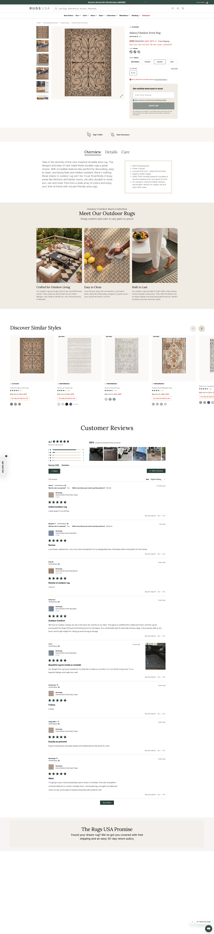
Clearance (146, 15)
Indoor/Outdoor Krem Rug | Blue (66, 534)
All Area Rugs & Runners (50, 23)
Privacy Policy (156, 111)
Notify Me (153, 106)
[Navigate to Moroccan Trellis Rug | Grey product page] (79, 356)
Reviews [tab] (53, 465)
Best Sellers (68, 15)
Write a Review (158, 471)
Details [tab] (111, 152)
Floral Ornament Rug (112, 388)
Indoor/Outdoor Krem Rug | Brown (67, 572)
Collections (111, 15)
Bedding (135, 15)
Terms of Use (168, 111)
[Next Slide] (164, 454)
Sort (147, 479)
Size (77, 15)
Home (38, 23)
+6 (75, 404)
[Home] (39, 9)
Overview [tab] (92, 152)
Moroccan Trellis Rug (64, 388)
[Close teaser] (6, 456)
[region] (127, 454)
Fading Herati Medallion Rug (162, 388)
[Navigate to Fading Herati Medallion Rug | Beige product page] (174, 356)
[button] (135, 36)
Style (101, 15)
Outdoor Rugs (65, 23)
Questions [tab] (65, 465)
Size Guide (174, 68)
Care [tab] (125, 152)
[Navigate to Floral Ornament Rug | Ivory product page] (127, 356)
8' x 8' (133, 73)
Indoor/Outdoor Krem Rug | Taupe (67, 496)
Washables (123, 15)
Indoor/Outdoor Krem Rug (79, 23)
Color (85, 15)
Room (93, 15)
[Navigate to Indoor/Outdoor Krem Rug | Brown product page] (32, 356)
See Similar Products (161, 79)
